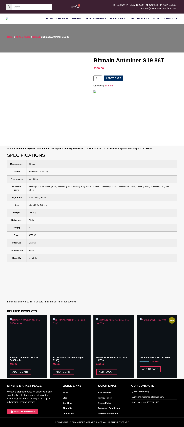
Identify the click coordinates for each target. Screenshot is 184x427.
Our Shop (62, 18)
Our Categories (96, 18)
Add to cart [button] (20, 372)
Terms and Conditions (109, 408)
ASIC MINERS (23, 37)
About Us (67, 408)
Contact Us (170, 18)
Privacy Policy (119, 18)
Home (49, 18)
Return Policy (140, 18)
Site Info (77, 18)
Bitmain (36, 37)
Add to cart (113, 78)
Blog (156, 18)
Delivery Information (108, 413)
